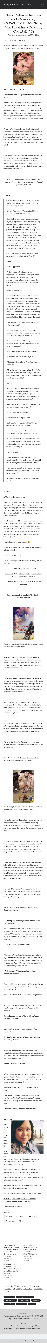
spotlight (8, 1291)
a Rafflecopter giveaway (12, 1206)
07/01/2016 (34, 35)
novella (32, 1304)
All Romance (22, 576)
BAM (14, 576)
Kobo (28, 574)
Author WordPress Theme (17, 1341)
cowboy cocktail (10, 1300)
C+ (14, 1289)
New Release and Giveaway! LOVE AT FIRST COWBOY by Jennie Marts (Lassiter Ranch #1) (11, 1268)
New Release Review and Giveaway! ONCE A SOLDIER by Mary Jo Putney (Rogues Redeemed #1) (23, 1327)
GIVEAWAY (28, 1289)
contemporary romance (25, 1297)
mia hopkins (9, 1304)
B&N (30, 907)
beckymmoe (22, 35)
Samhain (8, 574)
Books (6, 760)
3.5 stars (17, 1286)
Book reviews (35, 1286)
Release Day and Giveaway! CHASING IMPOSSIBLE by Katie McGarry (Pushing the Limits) (23, 1317)
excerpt (19, 1289)
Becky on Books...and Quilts (17, 4)
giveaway (36, 1300)
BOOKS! (8, 1289)
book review (9, 1297)
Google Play (36, 574)
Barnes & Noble (33, 758)
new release (38, 1289)
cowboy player (24, 1300)
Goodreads (23, 584)
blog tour (25, 1286)
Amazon (32, 576)
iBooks (22, 574)
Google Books (15, 760)
